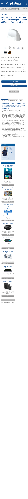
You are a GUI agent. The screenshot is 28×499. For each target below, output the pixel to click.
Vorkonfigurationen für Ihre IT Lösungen (7, 188)
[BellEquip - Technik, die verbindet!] (14, 3)
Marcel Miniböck (11, 151)
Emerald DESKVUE (8, 278)
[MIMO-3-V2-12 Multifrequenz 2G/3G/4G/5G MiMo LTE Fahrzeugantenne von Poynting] (5, 48)
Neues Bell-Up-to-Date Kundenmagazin (8, 165)
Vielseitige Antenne (8, 223)
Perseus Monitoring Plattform (8, 205)
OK (13, 302)
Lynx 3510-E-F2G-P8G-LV (8, 263)
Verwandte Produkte (13, 100)
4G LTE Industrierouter (7, 237)
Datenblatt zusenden (14, 91)
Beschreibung (4, 100)
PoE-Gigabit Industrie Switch (8, 252)
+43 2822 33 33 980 (4, 157)
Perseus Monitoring (8, 220)
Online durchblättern (7, 184)
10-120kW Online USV (8, 281)
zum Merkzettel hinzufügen (14, 88)
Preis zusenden (14, 81)
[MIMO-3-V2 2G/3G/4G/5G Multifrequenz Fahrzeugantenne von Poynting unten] (18, 48)
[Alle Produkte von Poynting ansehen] (23, 14)
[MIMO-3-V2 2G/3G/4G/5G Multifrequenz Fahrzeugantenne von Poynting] (14, 48)
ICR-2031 (8, 248)
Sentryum (8, 295)
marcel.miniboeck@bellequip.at (7, 158)
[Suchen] (25, 3)
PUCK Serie (8, 234)
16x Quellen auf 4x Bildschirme (7, 267)
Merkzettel (24, 8)
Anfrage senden (14, 85)
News (21, 100)
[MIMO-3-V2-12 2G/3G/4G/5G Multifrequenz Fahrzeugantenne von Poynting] (22, 48)
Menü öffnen (2, 4)
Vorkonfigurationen (8, 201)
